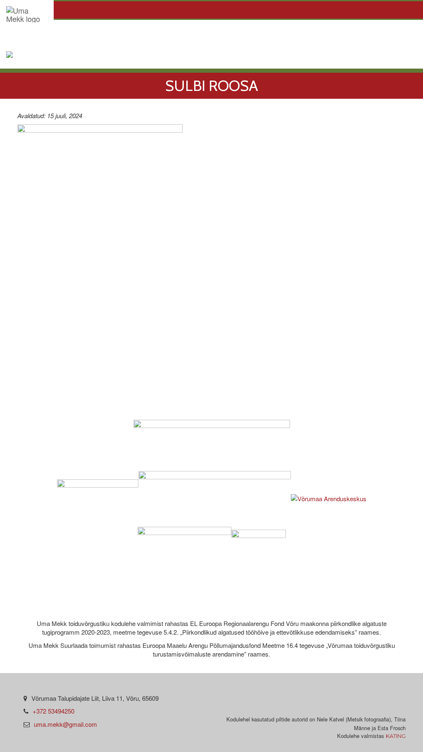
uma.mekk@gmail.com (65, 724)
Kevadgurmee (239, 37)
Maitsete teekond (323, 37)
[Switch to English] (27, 57)
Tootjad (79, 37)
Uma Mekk (27, 37)
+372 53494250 (53, 711)
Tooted (128, 37)
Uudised (177, 37)
